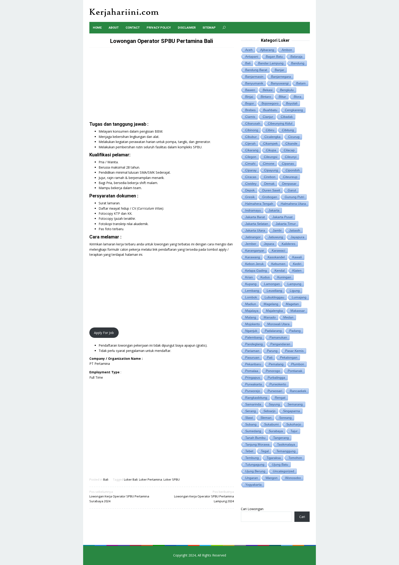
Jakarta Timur (286, 224)
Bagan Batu (274, 56)
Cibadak (287, 117)
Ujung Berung (255, 471)
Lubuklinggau (274, 297)
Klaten (297, 270)
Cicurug (293, 137)
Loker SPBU (171, 479)
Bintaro (266, 96)
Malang (250, 317)
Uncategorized (283, 471)
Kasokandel (276, 257)
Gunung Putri (294, 197)
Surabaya (276, 431)
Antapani (251, 56)
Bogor (249, 103)
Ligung (295, 290)
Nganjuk (251, 331)
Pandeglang (254, 344)
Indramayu (253, 210)
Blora (297, 96)
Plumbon (297, 364)
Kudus (265, 277)
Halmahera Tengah (259, 203)
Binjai (249, 96)
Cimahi (250, 163)
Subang (251, 424)
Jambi (277, 230)
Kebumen (278, 264)
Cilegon (250, 157)
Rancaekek (298, 391)
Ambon (287, 50)
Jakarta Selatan (256, 224)
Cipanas (288, 163)
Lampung (294, 284)
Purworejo (252, 391)
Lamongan (272, 284)
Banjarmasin (254, 76)
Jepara (269, 244)
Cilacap (289, 150)
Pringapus (252, 377)
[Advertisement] (161, 87)
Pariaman (252, 351)
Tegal (265, 451)
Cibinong (251, 130)
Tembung (252, 458)
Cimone (268, 163)
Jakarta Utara (255, 230)
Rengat (280, 397)
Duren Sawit (271, 190)
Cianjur (268, 117)
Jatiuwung (275, 237)
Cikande (291, 143)
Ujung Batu (280, 464)
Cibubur (251, 137)
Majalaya (251, 310)
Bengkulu (287, 90)
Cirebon (269, 177)
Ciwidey (251, 183)
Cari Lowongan (252, 509)
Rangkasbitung (256, 397)
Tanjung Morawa (257, 444)
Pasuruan (252, 357)
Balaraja (296, 56)
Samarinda (253, 404)
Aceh (249, 50)
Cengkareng (294, 110)
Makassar (297, 310)
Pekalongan (288, 357)
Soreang (285, 417)
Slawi (249, 417)
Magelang (271, 304)
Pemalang (276, 364)
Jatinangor (253, 237)
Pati (269, 357)
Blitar (282, 96)
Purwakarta (253, 384)
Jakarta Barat (255, 217)
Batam (301, 83)
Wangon (272, 478)
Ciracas (250, 177)
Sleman (266, 417)
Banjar (279, 70)
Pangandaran (280, 344)
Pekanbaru (253, 364)
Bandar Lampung (271, 63)
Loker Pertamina (150, 479)
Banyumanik (254, 83)
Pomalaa (251, 371)
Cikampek (270, 143)
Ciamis (250, 117)
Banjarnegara (281, 76)
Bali (105, 479)
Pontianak (295, 371)
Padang (295, 331)
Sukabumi (271, 424)
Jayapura (297, 237)
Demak (269, 183)
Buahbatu (270, 110)
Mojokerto (252, 324)
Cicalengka (272, 137)
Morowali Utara (278, 324)
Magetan (292, 304)
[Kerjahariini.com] (124, 12)
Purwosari (275, 391)
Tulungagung (254, 464)
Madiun (250, 304)
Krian (249, 277)
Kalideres (288, 244)
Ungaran (251, 478)
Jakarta (274, 210)
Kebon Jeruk (254, 264)
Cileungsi (270, 157)
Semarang (295, 404)
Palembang (253, 337)
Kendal (280, 270)
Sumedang (253, 431)
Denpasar (289, 183)
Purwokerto (277, 384)
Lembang (252, 290)
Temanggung (286, 451)
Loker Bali (131, 479)
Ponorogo (273, 371)
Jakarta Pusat (282, 217)
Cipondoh (293, 170)
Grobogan (269, 197)
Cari (302, 516)
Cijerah (250, 143)
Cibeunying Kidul (280, 123)
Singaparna (291, 411)
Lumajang (299, 297)
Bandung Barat (256, 70)
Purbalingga (276, 377)
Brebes (250, 110)
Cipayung (271, 170)
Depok (250, 190)
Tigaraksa (273, 458)
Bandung (297, 63)
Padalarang (273, 331)
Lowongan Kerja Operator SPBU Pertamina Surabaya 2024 (119, 496)
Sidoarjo (269, 411)
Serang (250, 411)
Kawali (297, 257)
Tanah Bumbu (255, 438)
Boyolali (291, 103)
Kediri (297, 264)
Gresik (250, 197)
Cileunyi (290, 157)
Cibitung (288, 130)
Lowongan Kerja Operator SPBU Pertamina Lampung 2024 (204, 496)
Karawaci (278, 250)
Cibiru (270, 130)
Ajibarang (267, 50)
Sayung (274, 404)
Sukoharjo (293, 424)
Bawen (250, 90)
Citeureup (290, 177)
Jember (250, 244)
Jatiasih (294, 230)
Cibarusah (252, 123)
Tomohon (295, 458)
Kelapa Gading (256, 270)
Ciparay (251, 170)
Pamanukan (278, 337)
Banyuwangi (280, 83)
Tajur (294, 431)
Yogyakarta (253, 484)
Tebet (249, 451)
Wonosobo (293, 478)
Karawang (252, 257)
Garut (292, 190)
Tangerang (281, 438)
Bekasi (267, 90)
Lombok (251, 297)
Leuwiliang (274, 290)
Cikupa (271, 150)
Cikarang (251, 150)
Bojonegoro (270, 103)
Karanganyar (254, 250)
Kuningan (284, 277)
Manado (270, 317)
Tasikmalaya (286, 444)
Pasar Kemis (294, 351)
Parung (272, 351)
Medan (288, 317)
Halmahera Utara (293, 203)
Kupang (251, 284)
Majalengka (274, 310)
